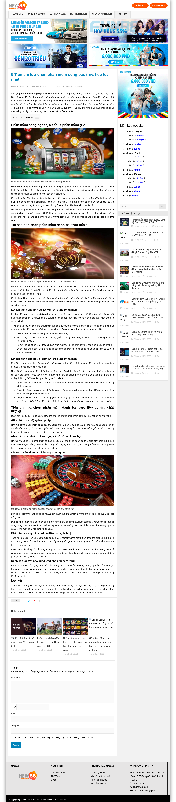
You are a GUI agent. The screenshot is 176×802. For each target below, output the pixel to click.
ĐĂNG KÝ (140, 5)
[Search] (162, 206)
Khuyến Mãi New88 (102, 14)
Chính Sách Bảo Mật (50, 800)
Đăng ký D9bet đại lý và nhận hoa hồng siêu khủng (146, 333)
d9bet (139, 157)
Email (14, 713)
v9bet (137, 187)
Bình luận (15, 677)
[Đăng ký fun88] (143, 93)
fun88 (137, 170)
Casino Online (58, 773)
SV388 (54, 780)
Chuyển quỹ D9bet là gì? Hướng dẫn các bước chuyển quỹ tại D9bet (148, 301)
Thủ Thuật (122, 14)
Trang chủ (17, 14)
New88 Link (25, 800)
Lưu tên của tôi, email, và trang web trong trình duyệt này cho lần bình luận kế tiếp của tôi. (53, 737)
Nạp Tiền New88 (57, 14)
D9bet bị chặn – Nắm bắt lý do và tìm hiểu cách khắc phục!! (147, 350)
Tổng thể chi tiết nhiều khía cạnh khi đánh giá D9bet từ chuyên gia (148, 367)
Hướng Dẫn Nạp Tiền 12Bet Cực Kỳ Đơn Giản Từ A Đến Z (148, 221)
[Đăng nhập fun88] (128, 56)
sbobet (137, 191)
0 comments (67, 86)
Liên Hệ (62, 800)
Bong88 (140, 135)
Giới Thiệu (35, 800)
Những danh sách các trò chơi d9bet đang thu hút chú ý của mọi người (147, 269)
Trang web (15, 725)
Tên (13, 707)
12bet (137, 149)
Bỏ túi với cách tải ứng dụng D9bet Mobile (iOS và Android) (147, 316)
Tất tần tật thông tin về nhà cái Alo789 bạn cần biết (23, 642)
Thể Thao (55, 776)
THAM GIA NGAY (159, 5)
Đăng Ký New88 (36, 14)
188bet (140, 178)
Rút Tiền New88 (78, 14)
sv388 (135, 196)
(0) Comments (160, 226)
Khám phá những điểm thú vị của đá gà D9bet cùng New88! (48, 642)
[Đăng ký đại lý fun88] (47, 31)
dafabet (138, 144)
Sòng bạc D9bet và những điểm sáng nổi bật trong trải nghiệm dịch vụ (147, 285)
